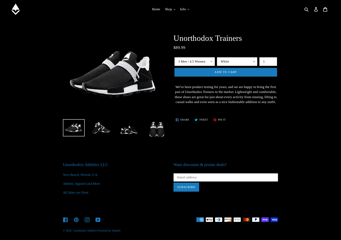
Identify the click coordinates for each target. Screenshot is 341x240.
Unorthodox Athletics (85, 230)
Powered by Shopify (109, 230)
